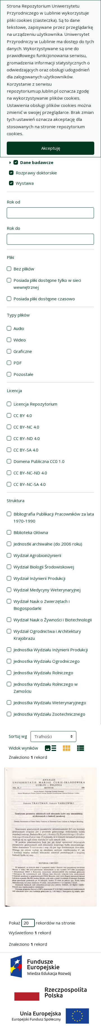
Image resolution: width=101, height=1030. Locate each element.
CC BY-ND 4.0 (26, 438)
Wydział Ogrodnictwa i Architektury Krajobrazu (47, 634)
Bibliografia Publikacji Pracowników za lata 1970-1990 (53, 517)
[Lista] (50, 747)
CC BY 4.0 (22, 415)
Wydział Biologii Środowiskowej (43, 567)
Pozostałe (23, 374)
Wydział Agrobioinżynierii (37, 555)
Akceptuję (50, 148)
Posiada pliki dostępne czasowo (44, 298)
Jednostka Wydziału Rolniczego (43, 672)
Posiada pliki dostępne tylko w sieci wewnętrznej (47, 283)
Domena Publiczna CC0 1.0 (39, 461)
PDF (17, 363)
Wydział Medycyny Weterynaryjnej (47, 590)
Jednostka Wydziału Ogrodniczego (46, 661)
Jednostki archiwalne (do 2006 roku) (47, 544)
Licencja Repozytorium (35, 404)
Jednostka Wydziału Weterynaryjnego (49, 702)
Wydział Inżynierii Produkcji (39, 578)
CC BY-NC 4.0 (26, 427)
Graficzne (22, 351)
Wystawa (25, 183)
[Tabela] (80, 747)
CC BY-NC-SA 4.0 (29, 484)
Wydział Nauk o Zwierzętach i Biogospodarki (41, 604)
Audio (18, 328)
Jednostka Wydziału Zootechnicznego (49, 714)
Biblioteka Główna (30, 532)
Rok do (13, 228)
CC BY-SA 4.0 (25, 450)
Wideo (19, 340)
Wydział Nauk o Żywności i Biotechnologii (52, 619)
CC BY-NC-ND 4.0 (30, 473)
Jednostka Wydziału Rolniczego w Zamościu (45, 687)
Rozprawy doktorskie (36, 172)
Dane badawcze (36, 162)
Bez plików (23, 268)
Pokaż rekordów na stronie (42, 923)
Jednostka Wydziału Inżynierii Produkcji (50, 649)
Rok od (13, 202)
